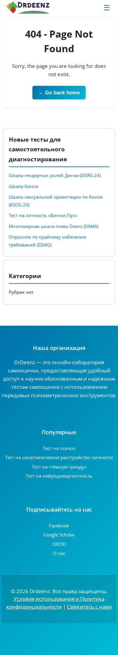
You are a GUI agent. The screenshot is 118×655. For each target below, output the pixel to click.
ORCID (59, 544)
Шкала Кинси (23, 186)
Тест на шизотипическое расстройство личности (59, 457)
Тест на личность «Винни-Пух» (43, 215)
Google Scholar (59, 535)
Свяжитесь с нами (89, 606)
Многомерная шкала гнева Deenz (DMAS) (53, 226)
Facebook (59, 525)
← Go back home (59, 93)
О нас (59, 553)
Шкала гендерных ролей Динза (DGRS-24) (55, 175)
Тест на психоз (59, 448)
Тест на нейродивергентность (59, 476)
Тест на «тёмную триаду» (59, 467)
